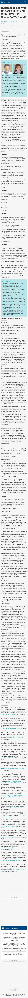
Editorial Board (6, 994)
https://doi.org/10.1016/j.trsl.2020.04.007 (11, 860)
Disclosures (18, 994)
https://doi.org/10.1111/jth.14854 (15, 807)
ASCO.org (20, 995)
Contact (23, 994)
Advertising (12, 994)
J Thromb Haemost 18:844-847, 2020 (17, 747)
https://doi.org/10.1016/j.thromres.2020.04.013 (13, 768)
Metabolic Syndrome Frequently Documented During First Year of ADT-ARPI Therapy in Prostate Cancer (14, 939)
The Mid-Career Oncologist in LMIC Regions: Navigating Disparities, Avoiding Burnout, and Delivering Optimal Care (14, 944)
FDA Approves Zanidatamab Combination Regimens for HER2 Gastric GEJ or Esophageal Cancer (14, 933)
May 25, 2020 (4, 23)
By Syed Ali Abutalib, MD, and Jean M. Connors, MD (12, 21)
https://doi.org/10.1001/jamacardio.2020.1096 (12, 848)
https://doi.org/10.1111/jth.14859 (9, 837)
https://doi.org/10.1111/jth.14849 (15, 737)
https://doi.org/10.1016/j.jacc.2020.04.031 (11, 728)
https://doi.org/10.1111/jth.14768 (9, 757)
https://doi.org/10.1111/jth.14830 (9, 826)
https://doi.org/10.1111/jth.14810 (9, 714)
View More (22, 957)
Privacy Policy (8, 995)
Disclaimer (14, 995)
